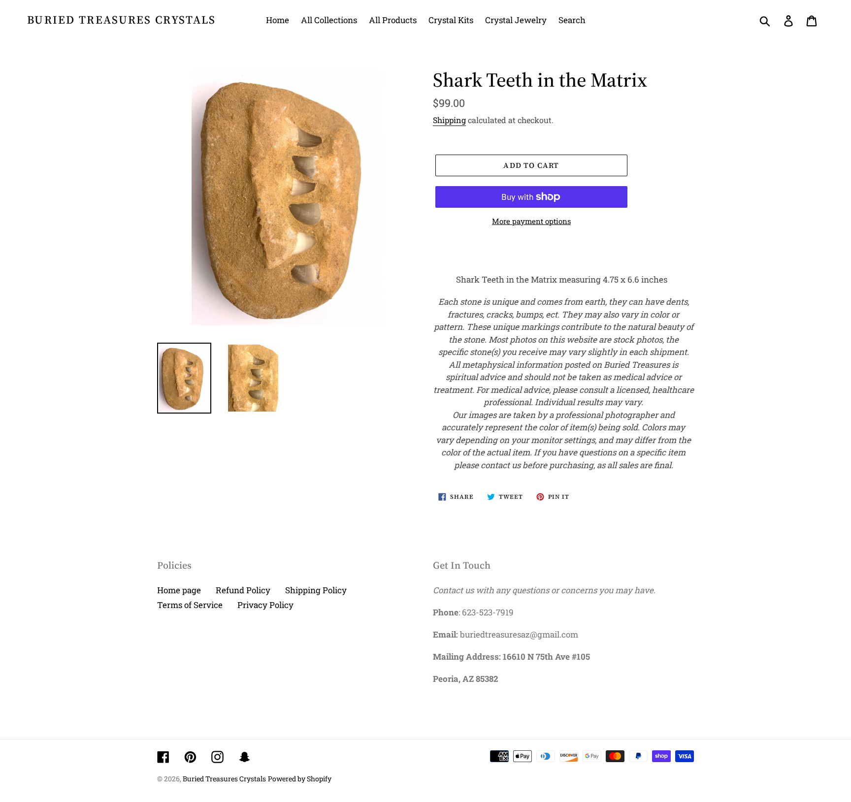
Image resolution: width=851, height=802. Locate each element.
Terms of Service (190, 604)
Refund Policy (243, 590)
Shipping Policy (316, 590)
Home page (179, 590)
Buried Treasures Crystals (121, 20)
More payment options (531, 221)
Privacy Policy (265, 604)
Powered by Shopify (299, 778)
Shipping (449, 120)
